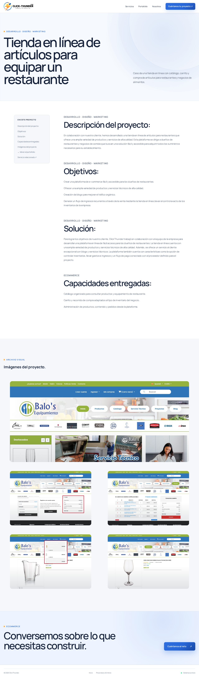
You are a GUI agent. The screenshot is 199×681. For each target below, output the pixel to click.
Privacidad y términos (103, 673)
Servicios (129, 6)
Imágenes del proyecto (27, 147)
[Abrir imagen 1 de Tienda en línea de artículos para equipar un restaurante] (99, 421)
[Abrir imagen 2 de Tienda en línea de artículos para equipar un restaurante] (50, 498)
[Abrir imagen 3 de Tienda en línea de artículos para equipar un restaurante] (148, 498)
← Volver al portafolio (26, 152)
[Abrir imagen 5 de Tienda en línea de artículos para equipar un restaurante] (148, 561)
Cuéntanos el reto (179, 646)
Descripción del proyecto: (28, 126)
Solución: (22, 136)
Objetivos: (22, 131)
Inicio (91, 673)
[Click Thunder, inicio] (18, 6)
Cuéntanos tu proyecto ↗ (180, 6)
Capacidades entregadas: (28, 141)
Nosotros (156, 6)
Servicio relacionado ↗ (27, 157)
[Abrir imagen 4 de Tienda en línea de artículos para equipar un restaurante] (50, 561)
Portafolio (143, 6)
